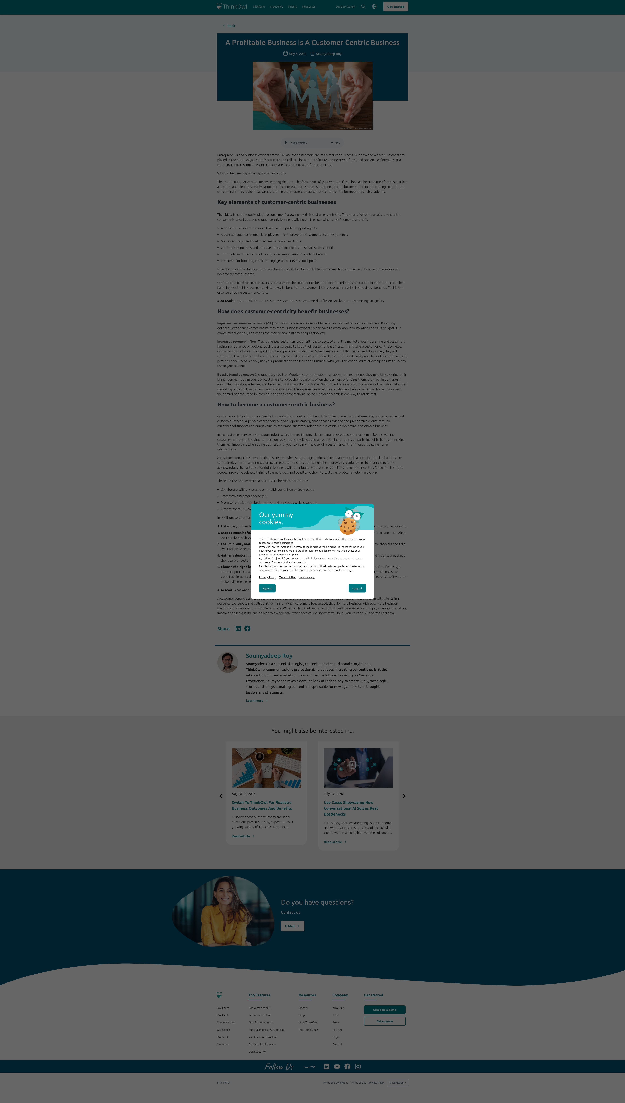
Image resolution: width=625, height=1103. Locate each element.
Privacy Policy (267, 577)
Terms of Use (287, 577)
